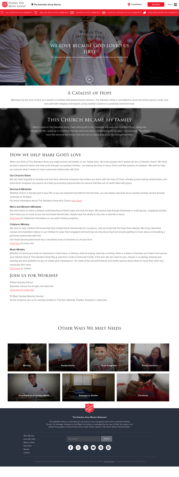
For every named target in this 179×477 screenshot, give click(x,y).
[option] (89, 51)
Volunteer (27, 446)
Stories (26, 449)
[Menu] (172, 4)
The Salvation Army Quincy (47, 4)
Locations (136, 4)
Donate (156, 4)
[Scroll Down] (89, 79)
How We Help (29, 439)
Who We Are (28, 436)
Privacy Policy (109, 461)
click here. (77, 200)
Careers (26, 452)
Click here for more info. (22, 290)
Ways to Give (29, 442)
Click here (15, 218)
